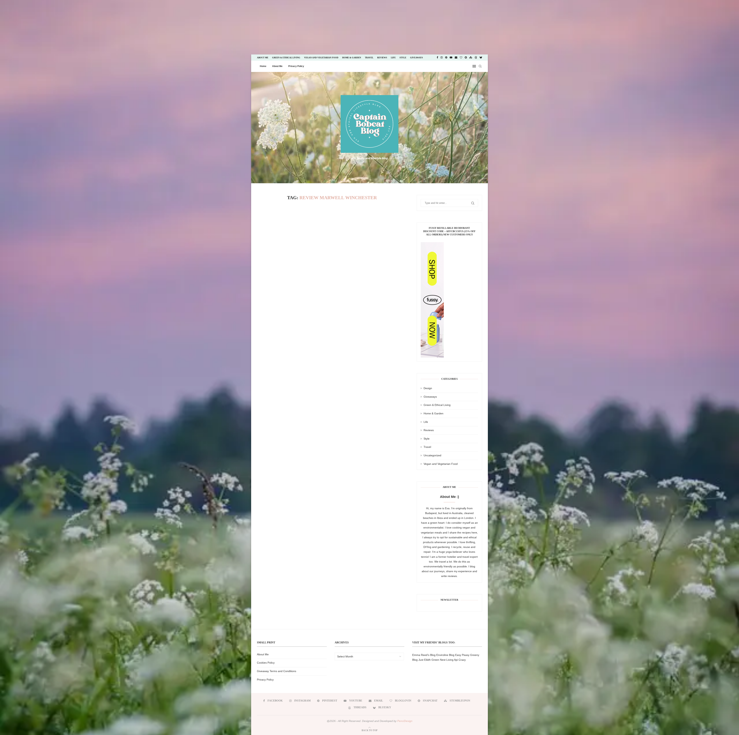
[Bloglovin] (461, 57)
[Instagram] (442, 57)
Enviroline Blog (445, 654)
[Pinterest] (446, 57)
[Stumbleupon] (470, 57)
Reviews (382, 57)
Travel (369, 57)
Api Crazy (460, 659)
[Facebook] (437, 57)
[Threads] (476, 57)
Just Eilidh (424, 659)
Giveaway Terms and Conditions (276, 671)
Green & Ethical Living (286, 57)
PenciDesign (404, 720)
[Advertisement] (32, 27)
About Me (262, 57)
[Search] (480, 66)
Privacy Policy (296, 66)
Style (403, 57)
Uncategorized (432, 455)
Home (263, 66)
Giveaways (416, 57)
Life (393, 57)
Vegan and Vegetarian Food (321, 57)
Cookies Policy (266, 662)
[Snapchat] (466, 57)
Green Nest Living (442, 659)
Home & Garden (351, 57)
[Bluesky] (481, 57)
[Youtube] (451, 57)
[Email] (456, 57)
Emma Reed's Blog (424, 654)
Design (428, 388)
